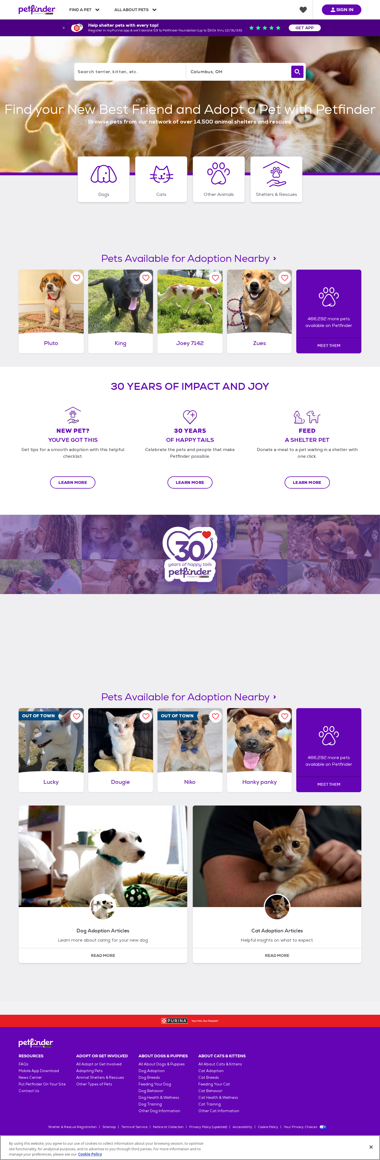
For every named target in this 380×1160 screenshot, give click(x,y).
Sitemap (109, 1127)
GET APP (304, 27)
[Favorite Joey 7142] (215, 278)
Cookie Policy (268, 1127)
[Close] (371, 1147)
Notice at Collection (168, 1127)
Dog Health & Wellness (159, 1097)
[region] (190, 1147)
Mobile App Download (39, 1070)
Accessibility (242, 1127)
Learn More (72, 482)
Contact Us (29, 1090)
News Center (30, 1077)
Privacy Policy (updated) (208, 1127)
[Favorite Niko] (215, 716)
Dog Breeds (149, 1077)
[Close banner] (63, 27)
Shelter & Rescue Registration (72, 1127)
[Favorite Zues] (285, 278)
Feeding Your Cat (214, 1084)
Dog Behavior (151, 1090)
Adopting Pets (89, 1070)
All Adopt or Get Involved (99, 1064)
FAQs (23, 1064)
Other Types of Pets (94, 1084)
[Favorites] (303, 9)
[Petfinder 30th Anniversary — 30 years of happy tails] (190, 554)
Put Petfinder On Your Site (42, 1084)
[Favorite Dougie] (146, 716)
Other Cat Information (218, 1111)
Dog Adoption (152, 1070)
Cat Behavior (210, 1090)
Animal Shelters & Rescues (100, 1077)
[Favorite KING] (146, 278)
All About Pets (131, 9)
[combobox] (238, 71)
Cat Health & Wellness (218, 1097)
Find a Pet (80, 9)
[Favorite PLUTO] (77, 278)
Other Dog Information (159, 1111)
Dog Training (150, 1104)
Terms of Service (134, 1127)
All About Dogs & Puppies (162, 1064)
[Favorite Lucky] (77, 716)
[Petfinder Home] (37, 9)
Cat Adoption (211, 1070)
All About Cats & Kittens (220, 1064)
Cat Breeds (208, 1077)
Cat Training (209, 1104)
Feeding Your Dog (155, 1084)
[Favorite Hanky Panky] (285, 716)
